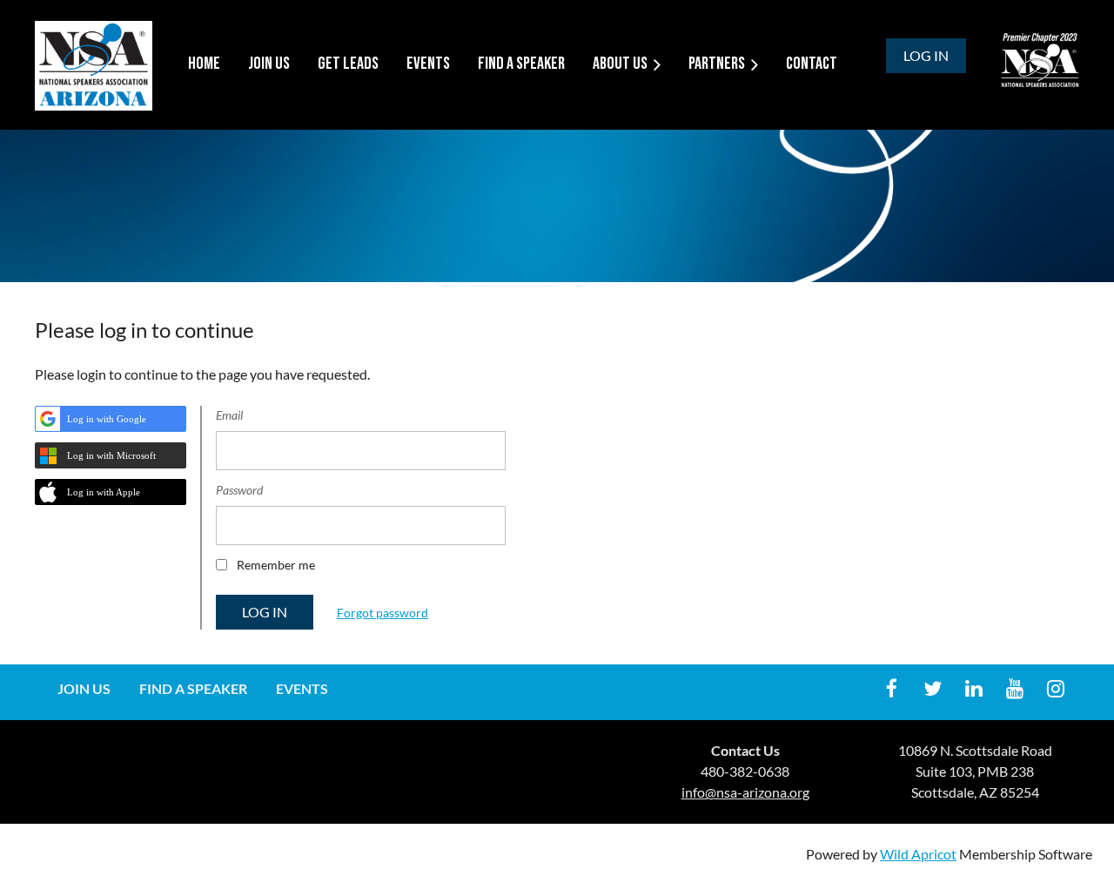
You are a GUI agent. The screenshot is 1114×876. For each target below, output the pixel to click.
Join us (84, 688)
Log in (926, 55)
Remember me (276, 564)
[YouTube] (1014, 688)
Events (302, 688)
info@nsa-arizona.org (745, 792)
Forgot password (382, 612)
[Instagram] (1055, 688)
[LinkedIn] (973, 688)
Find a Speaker (193, 688)
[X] (933, 688)
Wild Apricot (918, 854)
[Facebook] (892, 688)
